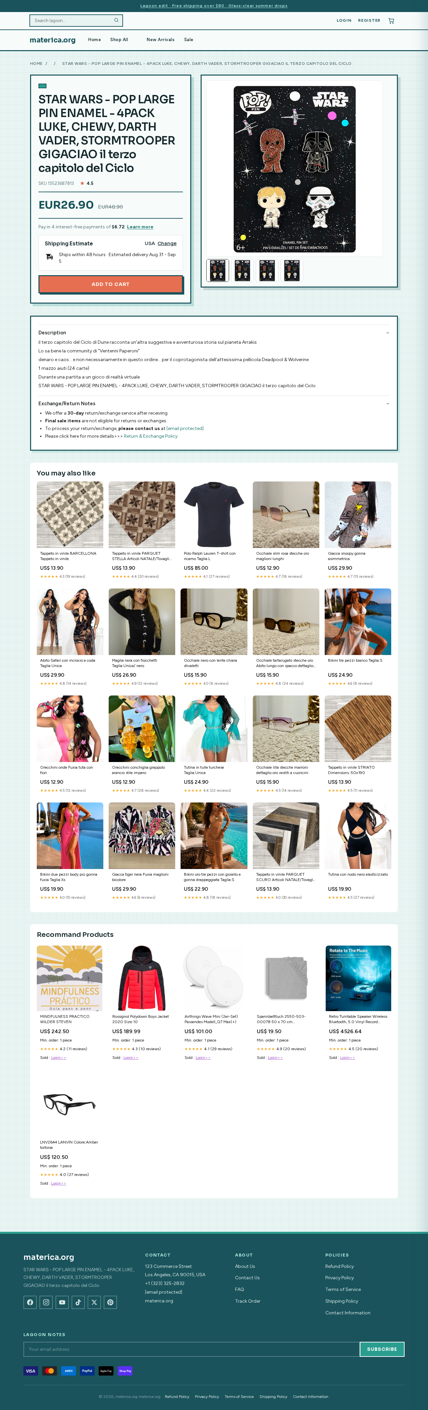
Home (94, 39)
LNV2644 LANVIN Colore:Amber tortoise (69, 1145)
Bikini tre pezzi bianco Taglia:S (355, 660)
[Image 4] (292, 270)
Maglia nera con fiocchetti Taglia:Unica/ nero (134, 663)
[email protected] (185, 428)
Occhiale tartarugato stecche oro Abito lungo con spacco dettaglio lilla (284, 663)
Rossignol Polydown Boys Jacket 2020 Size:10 (140, 1019)
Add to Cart (111, 284)
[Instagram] (46, 1302)
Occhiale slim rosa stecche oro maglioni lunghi (282, 556)
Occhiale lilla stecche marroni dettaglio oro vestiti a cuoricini (282, 770)
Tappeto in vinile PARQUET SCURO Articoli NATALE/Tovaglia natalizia (286, 877)
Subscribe (382, 1349)
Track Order (247, 1301)
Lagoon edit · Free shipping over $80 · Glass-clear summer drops (213, 5)
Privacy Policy (339, 1278)
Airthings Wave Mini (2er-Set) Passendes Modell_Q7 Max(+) (211, 1019)
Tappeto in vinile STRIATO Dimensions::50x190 (351, 770)
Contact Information (347, 1313)
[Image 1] (217, 270)
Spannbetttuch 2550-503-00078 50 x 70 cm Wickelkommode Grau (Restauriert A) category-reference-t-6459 (281, 1019)
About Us (245, 1266)
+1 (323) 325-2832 (165, 1283)
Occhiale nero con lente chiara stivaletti (210, 663)
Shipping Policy (341, 1301)
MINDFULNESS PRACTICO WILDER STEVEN (65, 1019)
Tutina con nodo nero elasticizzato (358, 874)
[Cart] (391, 20)
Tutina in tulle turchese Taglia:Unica (204, 770)
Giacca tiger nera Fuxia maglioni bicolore (140, 877)
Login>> (58, 1057)
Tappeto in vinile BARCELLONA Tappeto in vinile (68, 556)
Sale (189, 39)
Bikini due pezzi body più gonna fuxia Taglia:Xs (68, 877)
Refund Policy (339, 1266)
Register (369, 20)
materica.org (52, 40)
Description (52, 333)
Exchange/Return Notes (66, 404)
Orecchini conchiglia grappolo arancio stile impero (138, 770)
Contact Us (247, 1278)
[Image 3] (267, 270)
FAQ (239, 1289)
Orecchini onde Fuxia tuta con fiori (66, 770)
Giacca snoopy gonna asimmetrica (346, 556)
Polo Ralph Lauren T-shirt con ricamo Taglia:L (210, 556)
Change (167, 243)
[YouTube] (62, 1302)
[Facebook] (30, 1302)
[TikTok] (78, 1302)
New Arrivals (161, 39)
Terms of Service (343, 1289)
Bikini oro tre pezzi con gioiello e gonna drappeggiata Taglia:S (212, 877)
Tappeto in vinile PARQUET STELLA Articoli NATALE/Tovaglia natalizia (141, 556)
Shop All (119, 39)
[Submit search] (116, 21)
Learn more (140, 227)
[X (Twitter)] (94, 1302)
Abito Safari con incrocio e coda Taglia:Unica (67, 663)
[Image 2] (242, 270)
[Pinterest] (110, 1302)
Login (344, 20)
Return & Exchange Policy (151, 436)
